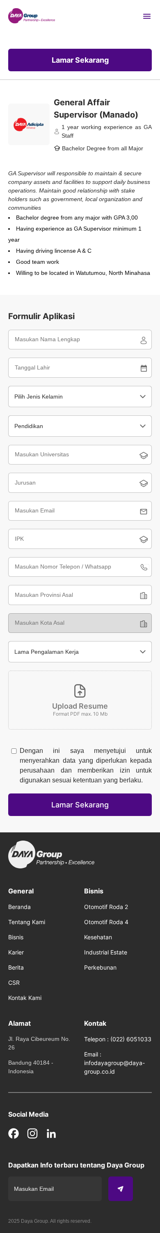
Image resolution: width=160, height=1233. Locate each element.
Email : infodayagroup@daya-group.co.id (114, 1063)
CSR (14, 982)
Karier (16, 952)
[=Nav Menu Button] (147, 16)
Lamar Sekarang (80, 60)
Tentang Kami (26, 921)
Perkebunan (100, 967)
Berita (16, 967)
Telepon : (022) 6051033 (117, 1039)
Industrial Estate (105, 952)
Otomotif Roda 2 (106, 906)
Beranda (19, 906)
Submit (120, 1188)
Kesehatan (98, 937)
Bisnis (15, 937)
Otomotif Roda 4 (106, 921)
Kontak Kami (24, 997)
